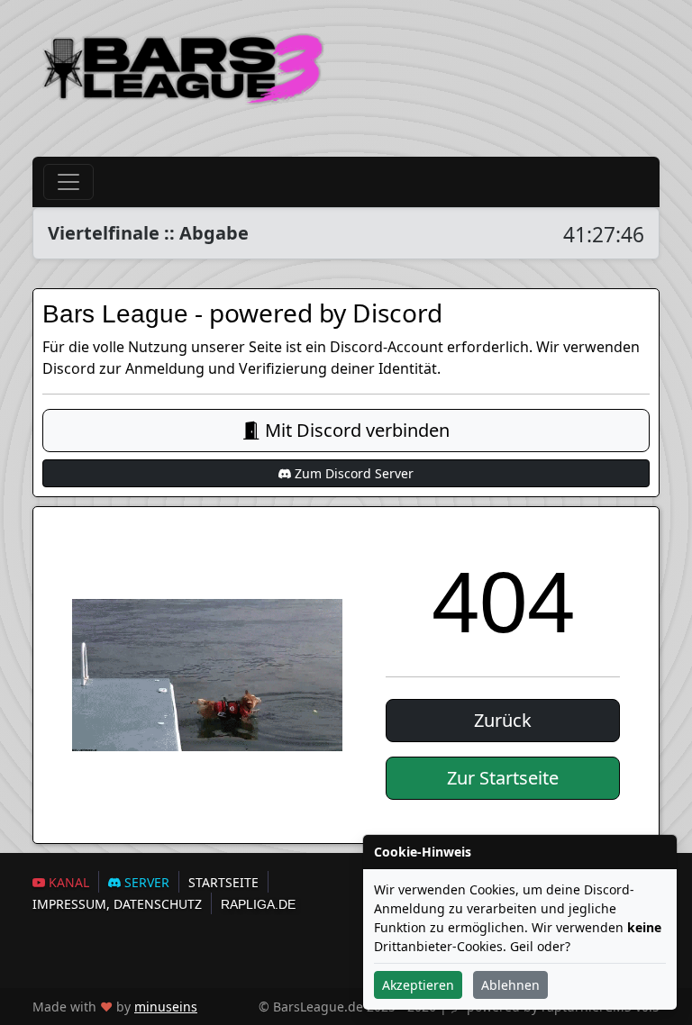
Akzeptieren (418, 984)
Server (145, 882)
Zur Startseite (503, 778)
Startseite (223, 882)
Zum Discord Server (352, 473)
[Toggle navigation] (68, 182)
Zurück (503, 720)
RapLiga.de (258, 904)
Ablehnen (510, 984)
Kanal (67, 882)
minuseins (165, 1006)
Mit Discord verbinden (355, 430)
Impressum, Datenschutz (117, 903)
